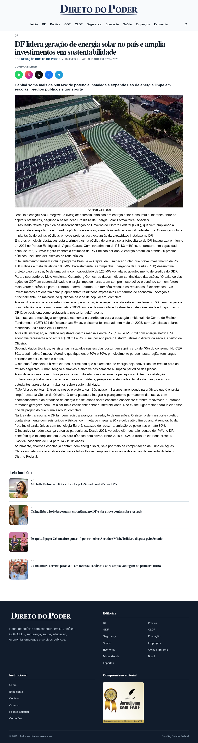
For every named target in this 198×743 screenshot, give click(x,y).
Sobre (13, 684)
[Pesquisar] (186, 24)
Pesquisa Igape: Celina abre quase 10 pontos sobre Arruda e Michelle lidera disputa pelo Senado (96, 538)
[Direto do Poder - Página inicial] (41, 617)
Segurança (94, 24)
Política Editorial (19, 711)
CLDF (79, 24)
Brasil (151, 656)
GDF (67, 24)
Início (34, 24)
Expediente (16, 691)
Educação (112, 24)
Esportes (108, 662)
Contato (14, 698)
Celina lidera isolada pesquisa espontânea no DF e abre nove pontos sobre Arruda (86, 511)
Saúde (127, 24)
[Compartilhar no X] (39, 75)
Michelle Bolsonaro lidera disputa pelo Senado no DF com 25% (74, 484)
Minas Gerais (111, 656)
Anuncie (14, 705)
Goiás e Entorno (158, 649)
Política (55, 24)
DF (44, 24)
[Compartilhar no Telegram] (59, 75)
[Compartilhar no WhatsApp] (19, 75)
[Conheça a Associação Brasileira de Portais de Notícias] (123, 702)
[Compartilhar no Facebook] (49, 75)
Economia (161, 24)
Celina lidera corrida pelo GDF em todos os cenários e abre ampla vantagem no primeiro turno (96, 565)
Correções (15, 718)
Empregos (143, 24)
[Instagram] (29, 75)
